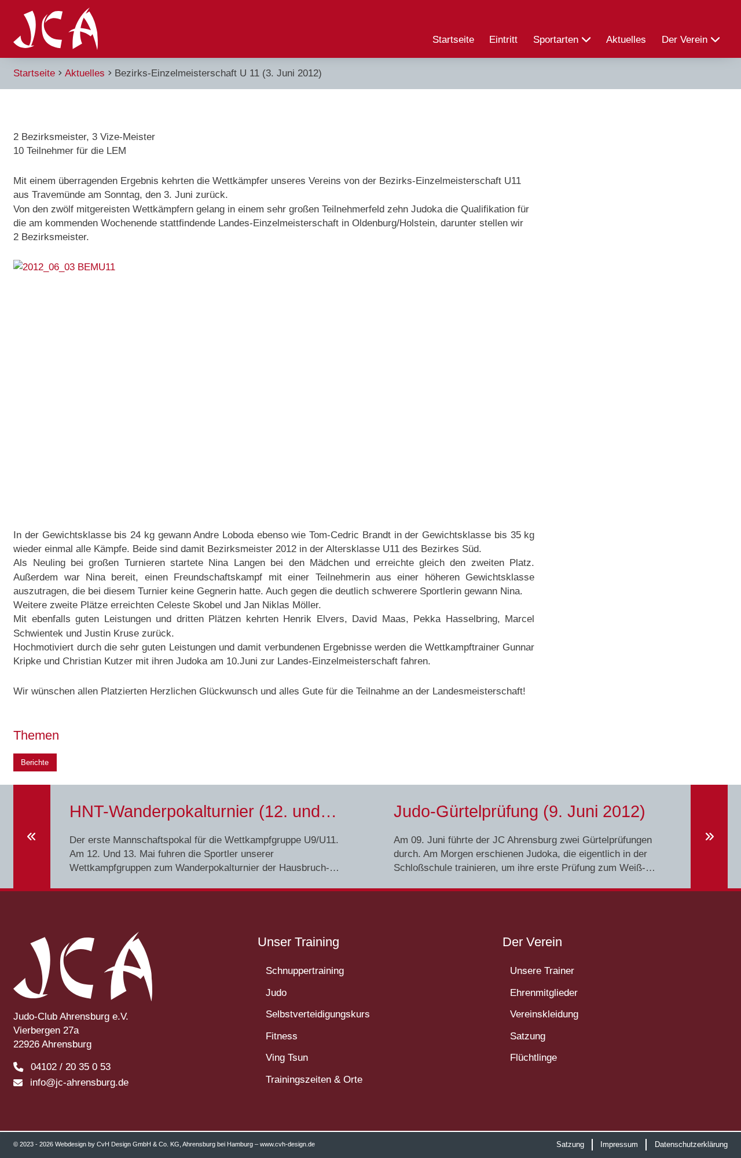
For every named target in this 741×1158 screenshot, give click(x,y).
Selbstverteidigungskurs (318, 1014)
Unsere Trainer (542, 970)
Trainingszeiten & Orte (314, 1079)
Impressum (619, 1144)
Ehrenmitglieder (544, 992)
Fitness (282, 1036)
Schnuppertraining (305, 970)
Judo (276, 992)
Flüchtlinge (533, 1057)
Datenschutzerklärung (691, 1144)
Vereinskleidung (544, 1014)
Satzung (527, 1036)
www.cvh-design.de (287, 1144)
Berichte (35, 762)
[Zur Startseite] (55, 29)
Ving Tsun (287, 1057)
